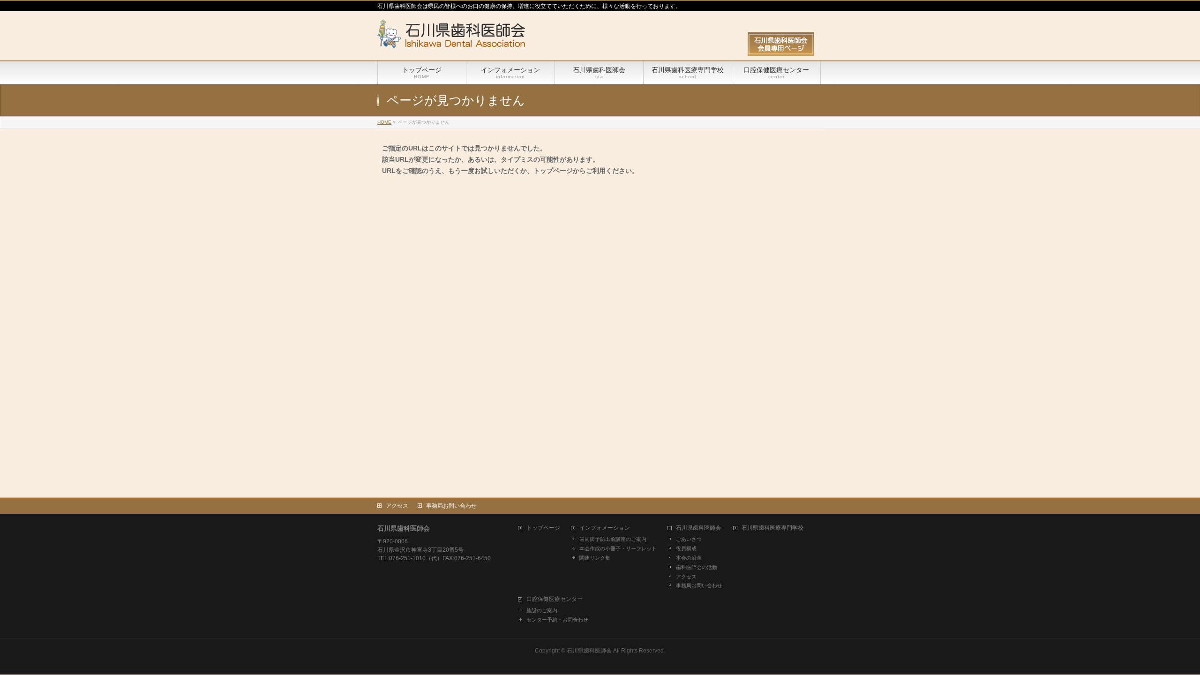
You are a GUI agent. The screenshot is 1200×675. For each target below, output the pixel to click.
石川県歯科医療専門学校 (772, 528)
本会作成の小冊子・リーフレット (618, 548)
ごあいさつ (689, 539)
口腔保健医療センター (554, 599)
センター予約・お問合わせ (557, 619)
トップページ (543, 528)
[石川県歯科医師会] (451, 37)
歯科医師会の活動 (696, 567)
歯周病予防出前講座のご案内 (612, 539)
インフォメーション (604, 528)
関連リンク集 (594, 558)
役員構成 (686, 548)
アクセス (397, 505)
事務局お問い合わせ (451, 505)
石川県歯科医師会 (698, 528)
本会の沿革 (689, 558)
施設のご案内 (541, 610)
